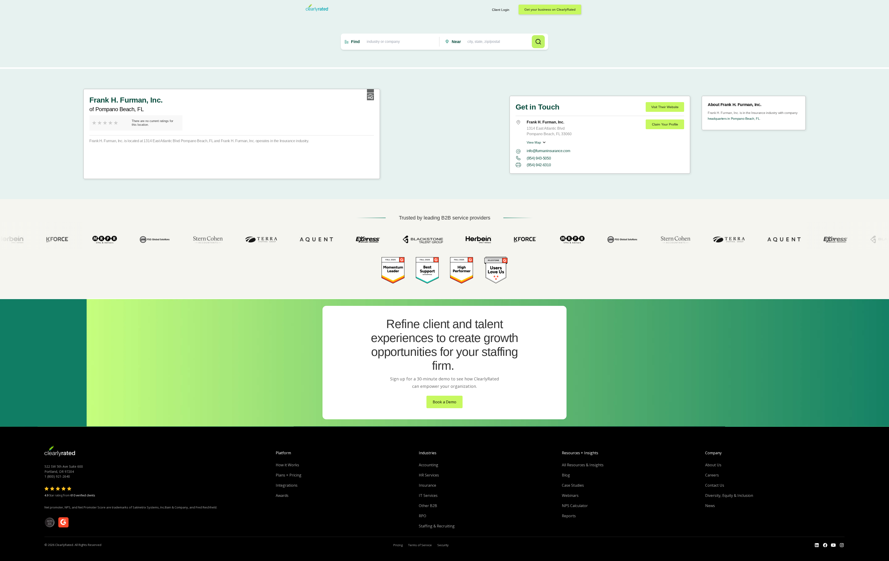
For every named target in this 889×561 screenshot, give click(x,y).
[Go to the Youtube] (825, 545)
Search (538, 41)
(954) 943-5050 (539, 158)
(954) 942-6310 (539, 165)
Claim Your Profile (665, 124)
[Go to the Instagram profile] (842, 545)
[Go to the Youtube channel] (833, 545)
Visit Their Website (665, 107)
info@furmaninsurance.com (548, 151)
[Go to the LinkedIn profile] (817, 545)
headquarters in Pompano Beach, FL (734, 118)
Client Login (500, 10)
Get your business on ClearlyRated (550, 9)
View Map (534, 142)
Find (355, 41)
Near (456, 41)
